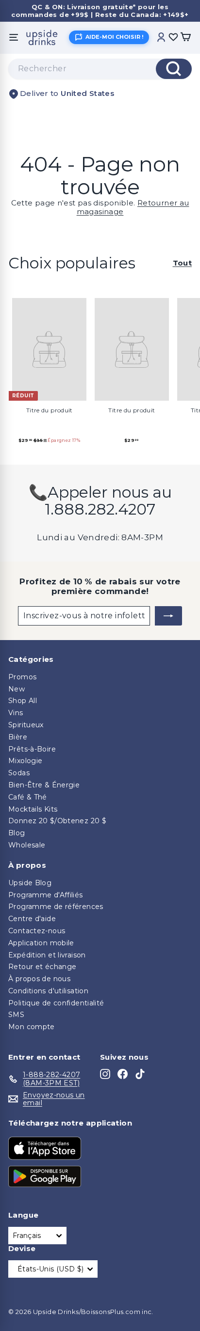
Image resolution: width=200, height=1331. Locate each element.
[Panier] (185, 37)
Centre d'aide (32, 918)
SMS (16, 1014)
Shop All (22, 700)
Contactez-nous (36, 930)
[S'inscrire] (168, 616)
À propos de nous (39, 978)
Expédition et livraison (47, 955)
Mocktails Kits (32, 809)
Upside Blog (29, 882)
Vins (15, 712)
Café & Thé (27, 797)
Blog (16, 833)
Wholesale (26, 845)
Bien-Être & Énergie (44, 785)
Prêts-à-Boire (32, 749)
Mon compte (31, 1026)
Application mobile (41, 943)
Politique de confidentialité (56, 1003)
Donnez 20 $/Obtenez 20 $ (57, 820)
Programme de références (55, 906)
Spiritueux (26, 724)
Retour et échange (42, 966)
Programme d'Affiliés (45, 895)
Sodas (19, 772)
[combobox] (100, 69)
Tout (182, 263)
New (16, 689)
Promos (22, 677)
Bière (17, 737)
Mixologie (25, 760)
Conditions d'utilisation (48, 991)
